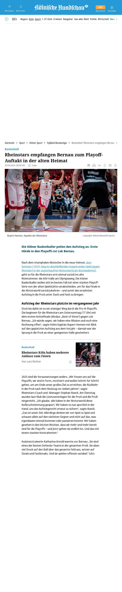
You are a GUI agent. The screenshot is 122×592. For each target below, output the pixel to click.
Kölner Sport (35, 142)
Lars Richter (34, 361)
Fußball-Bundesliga (57, 142)
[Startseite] (61, 8)
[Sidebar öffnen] (14, 19)
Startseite (9, 142)
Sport (22, 142)
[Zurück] (6, 19)
